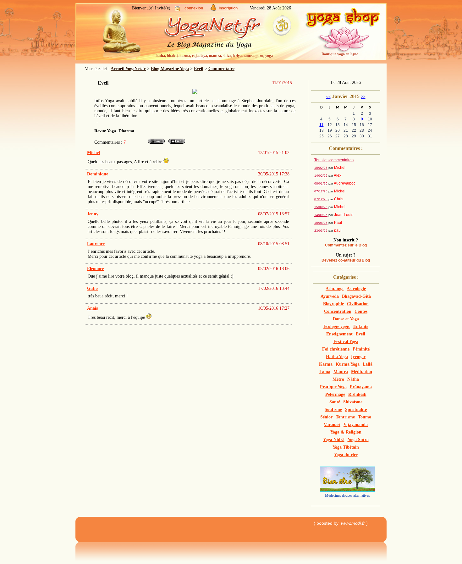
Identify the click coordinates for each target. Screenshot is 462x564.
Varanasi (332, 424)
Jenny (92, 214)
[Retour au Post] (156, 143)
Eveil (198, 68)
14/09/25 (320, 215)
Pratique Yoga (333, 386)
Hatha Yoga (337, 356)
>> (363, 97)
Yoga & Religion (345, 432)
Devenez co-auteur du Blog (346, 260)
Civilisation (358, 303)
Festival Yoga (345, 341)
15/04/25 (320, 222)
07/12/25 (320, 191)
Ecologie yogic (336, 326)
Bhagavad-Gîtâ (356, 296)
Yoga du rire (346, 454)
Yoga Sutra (358, 439)
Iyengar (358, 356)
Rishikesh (357, 394)
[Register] (213, 9)
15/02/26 (320, 167)
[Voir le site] (176, 143)
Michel (93, 152)
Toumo (364, 417)
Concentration (337, 311)
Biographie (333, 303)
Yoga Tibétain (346, 447)
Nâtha (353, 379)
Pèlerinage (335, 394)
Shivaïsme (352, 402)
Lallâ (367, 364)
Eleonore (95, 268)
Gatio (92, 288)
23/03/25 (320, 230)
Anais (92, 308)
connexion (193, 8)
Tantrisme (345, 417)
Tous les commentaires (334, 160)
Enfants (360, 326)
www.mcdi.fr (353, 523)
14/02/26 (320, 175)
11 (321, 125)
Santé (334, 402)
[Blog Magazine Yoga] (224, 34)
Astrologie (356, 288)
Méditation (361, 371)
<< (328, 97)
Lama (324, 371)
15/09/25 (320, 207)
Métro (338, 379)
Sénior (326, 417)
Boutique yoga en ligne (340, 54)
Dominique (97, 174)
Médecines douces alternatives (347, 495)
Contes (361, 311)
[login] (177, 9)
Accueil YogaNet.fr (128, 68)
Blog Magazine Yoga (170, 68)
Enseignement (339, 334)
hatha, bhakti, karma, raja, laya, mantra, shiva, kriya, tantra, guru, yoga (214, 55)
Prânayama (361, 386)
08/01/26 (320, 183)
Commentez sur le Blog (346, 245)
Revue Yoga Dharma (114, 131)
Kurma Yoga (348, 364)
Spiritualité (356, 409)
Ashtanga (335, 288)
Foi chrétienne (335, 349)
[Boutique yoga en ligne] (342, 34)
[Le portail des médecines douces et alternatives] (347, 490)
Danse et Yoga (346, 319)
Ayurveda (330, 296)
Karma (326, 364)
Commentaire (221, 68)
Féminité (361, 349)
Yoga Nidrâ (333, 439)
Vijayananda (356, 424)
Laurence (96, 243)
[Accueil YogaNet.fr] (117, 33)
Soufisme (333, 409)
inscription (228, 8)
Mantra (340, 371)
